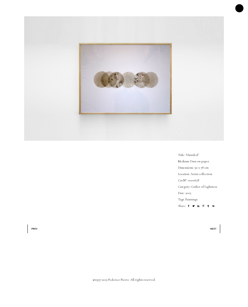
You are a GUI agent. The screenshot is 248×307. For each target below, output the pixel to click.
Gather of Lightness (204, 187)
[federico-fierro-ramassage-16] (124, 78)
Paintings (191, 199)
